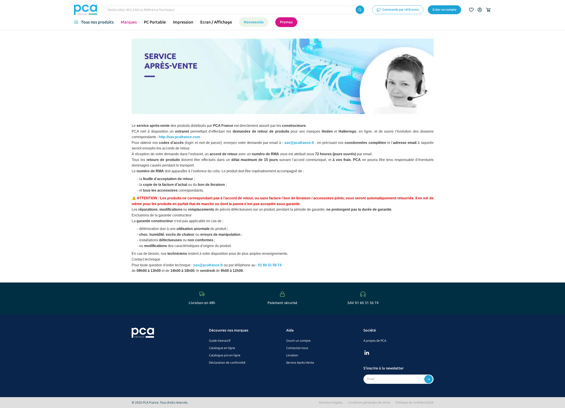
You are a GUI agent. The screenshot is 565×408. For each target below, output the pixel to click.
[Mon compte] (480, 10)
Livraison (292, 355)
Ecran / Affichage (216, 22)
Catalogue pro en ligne (224, 355)
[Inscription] (428, 379)
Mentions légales (331, 402)
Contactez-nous (297, 348)
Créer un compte (444, 10)
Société (369, 330)
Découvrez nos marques (228, 330)
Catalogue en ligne (222, 348)
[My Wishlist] (471, 10)
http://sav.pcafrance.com (179, 137)
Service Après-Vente (300, 363)
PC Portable (155, 22)
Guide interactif (219, 341)
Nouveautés (254, 22)
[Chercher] (360, 10)
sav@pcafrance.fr (299, 143)
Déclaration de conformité (227, 363)
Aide (290, 330)
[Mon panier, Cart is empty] (488, 10)
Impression (183, 22)
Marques (129, 22)
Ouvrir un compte (298, 341)
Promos (286, 22)
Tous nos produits (97, 22)
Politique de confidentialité (415, 402)
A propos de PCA (374, 341)
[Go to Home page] (85, 9)
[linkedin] (366, 352)
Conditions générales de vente (369, 402)
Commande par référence (400, 10)
